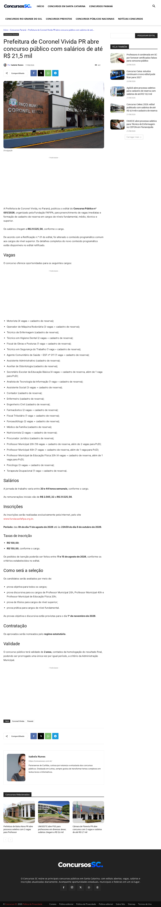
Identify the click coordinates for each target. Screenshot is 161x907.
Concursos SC (11, 904)
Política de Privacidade (86, 904)
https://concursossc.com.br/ (40, 761)
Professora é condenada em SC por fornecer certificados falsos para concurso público (142, 57)
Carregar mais (133, 137)
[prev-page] (5, 840)
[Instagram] (72, 887)
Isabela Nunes (17, 65)
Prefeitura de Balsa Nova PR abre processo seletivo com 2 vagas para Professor (18, 829)
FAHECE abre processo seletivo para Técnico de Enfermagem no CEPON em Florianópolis (142, 124)
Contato (52, 904)
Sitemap (131, 904)
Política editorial (66, 904)
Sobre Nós (120, 904)
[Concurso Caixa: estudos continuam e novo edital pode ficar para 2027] (117, 75)
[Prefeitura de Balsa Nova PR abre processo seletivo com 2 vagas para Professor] (19, 812)
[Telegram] (55, 73)
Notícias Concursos (130, 18)
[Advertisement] (53, 181)
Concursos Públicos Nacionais (95, 18)
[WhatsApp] (48, 73)
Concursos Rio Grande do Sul (23, 18)
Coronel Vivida (18, 721)
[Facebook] (34, 73)
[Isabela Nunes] (5, 65)
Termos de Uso (145, 904)
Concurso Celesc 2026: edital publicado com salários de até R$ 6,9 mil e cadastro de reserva (142, 107)
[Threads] (97, 887)
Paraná (30, 721)
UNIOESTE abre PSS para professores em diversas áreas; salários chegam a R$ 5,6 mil (52, 829)
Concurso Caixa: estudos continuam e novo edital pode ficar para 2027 (141, 74)
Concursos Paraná (101, 6)
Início (40, 6)
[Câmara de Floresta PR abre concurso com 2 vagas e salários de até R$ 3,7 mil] (88, 812)
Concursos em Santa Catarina (66, 6)
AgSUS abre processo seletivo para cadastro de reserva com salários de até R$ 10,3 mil (141, 91)
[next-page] (10, 840)
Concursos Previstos (59, 18)
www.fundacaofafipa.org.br (18, 518)
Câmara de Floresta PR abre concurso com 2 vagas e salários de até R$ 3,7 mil (87, 829)
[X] (41, 73)
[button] (154, 6)
